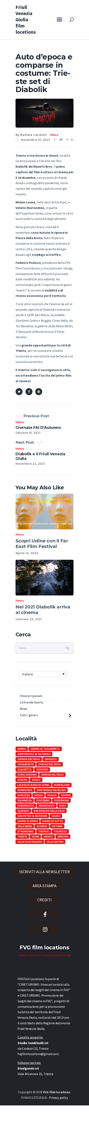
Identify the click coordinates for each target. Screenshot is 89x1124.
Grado (36, 780)
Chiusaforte (26, 764)
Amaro (22, 749)
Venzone (63, 836)
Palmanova (25, 800)
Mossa (39, 795)
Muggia (51, 795)
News (54, 135)
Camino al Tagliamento (45, 749)
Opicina (65, 795)
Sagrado (23, 811)
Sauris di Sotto (52, 821)
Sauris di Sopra (28, 821)
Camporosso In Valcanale (34, 754)
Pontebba (42, 800)
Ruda (62, 805)
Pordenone (61, 800)
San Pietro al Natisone (32, 816)
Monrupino (25, 790)
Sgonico (42, 826)
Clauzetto (24, 769)
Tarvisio (43, 831)
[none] (43, 674)
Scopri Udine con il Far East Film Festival (42, 543)
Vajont (48, 836)
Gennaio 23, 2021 (29, 619)
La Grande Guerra (31, 702)
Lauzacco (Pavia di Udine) (33, 785)
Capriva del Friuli (29, 759)
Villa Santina (55, 842)
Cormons (42, 769)
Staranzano (26, 831)
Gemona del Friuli (52, 774)
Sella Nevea (25, 826)
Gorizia (22, 780)
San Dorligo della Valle (49, 811)
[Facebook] (28, 391)
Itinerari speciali (31, 696)
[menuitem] (43, 674)
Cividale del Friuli (49, 764)
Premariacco (26, 805)
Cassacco (51, 759)
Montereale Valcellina (51, 790)
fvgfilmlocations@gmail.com (38, 1054)
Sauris (56, 816)
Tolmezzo (60, 831)
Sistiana (57, 826)
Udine (35, 836)
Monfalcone (62, 785)
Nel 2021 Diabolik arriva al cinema (43, 609)
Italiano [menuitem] (27, 674)
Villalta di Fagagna (30, 842)
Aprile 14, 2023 (27, 553)
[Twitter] (19, 391)
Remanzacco (46, 805)
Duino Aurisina (27, 774)
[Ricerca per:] (44, 648)
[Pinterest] (38, 391)
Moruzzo (24, 795)
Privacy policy (58, 1098)
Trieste (22, 836)
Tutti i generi (29, 715)
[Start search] (71, 20)
